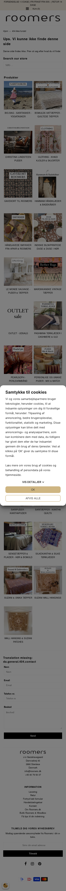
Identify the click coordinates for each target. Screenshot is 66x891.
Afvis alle (33, 498)
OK (33, 489)
